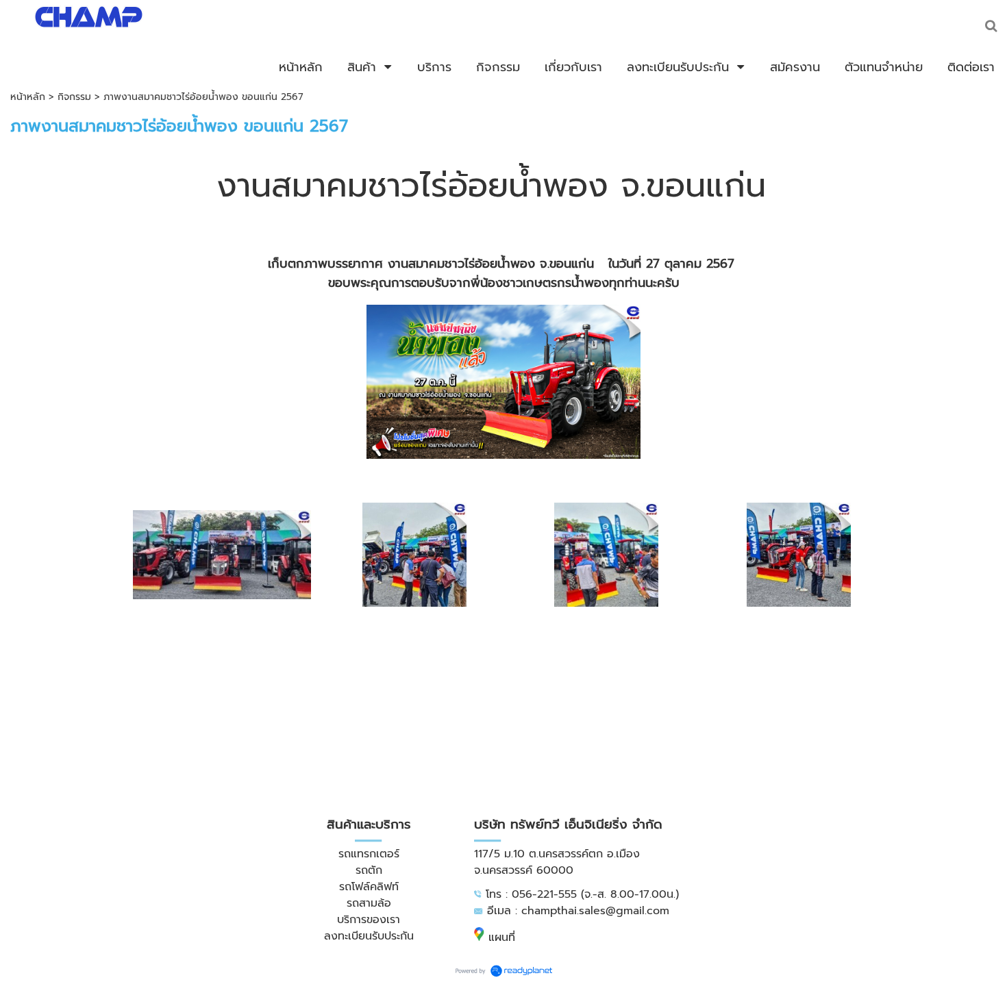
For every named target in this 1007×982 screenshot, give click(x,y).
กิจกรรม (74, 97)
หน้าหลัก (27, 97)
